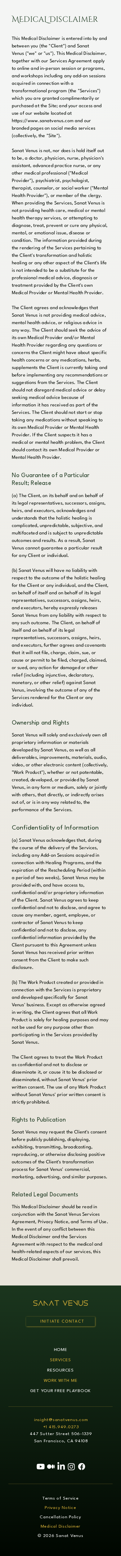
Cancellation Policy (60, 1517)
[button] (60, 1321)
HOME (60, 1350)
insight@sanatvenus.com (61, 1420)
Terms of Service (60, 1498)
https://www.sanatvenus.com (43, 121)
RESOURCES (60, 1370)
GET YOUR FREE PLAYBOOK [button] (60, 1391)
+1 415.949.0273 (61, 1427)
